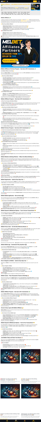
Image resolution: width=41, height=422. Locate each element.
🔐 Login (7, 421)
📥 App (24, 421)
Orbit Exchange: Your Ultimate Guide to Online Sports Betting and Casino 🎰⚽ (30, 414)
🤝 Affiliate (33, 421)
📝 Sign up (16, 421)
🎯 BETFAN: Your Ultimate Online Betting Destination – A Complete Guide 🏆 (8, 379)
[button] (7, 1)
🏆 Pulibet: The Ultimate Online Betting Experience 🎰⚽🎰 (29, 379)
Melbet (27, 19)
